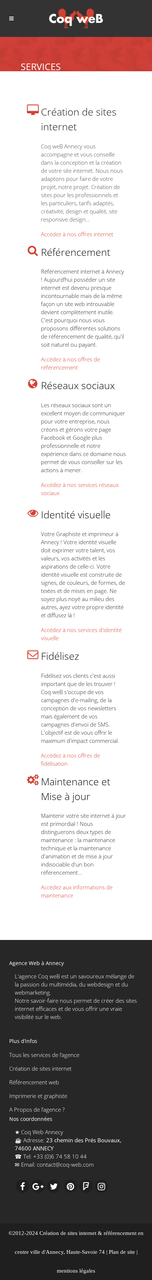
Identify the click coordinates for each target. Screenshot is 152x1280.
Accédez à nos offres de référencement (70, 363)
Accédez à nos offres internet (77, 234)
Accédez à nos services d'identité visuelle (81, 634)
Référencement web (34, 1082)
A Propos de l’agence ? (37, 1109)
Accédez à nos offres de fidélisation (70, 759)
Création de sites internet (40, 1068)
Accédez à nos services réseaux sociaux (79, 489)
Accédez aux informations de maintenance (77, 891)
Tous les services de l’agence (44, 1054)
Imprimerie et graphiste (38, 1095)
